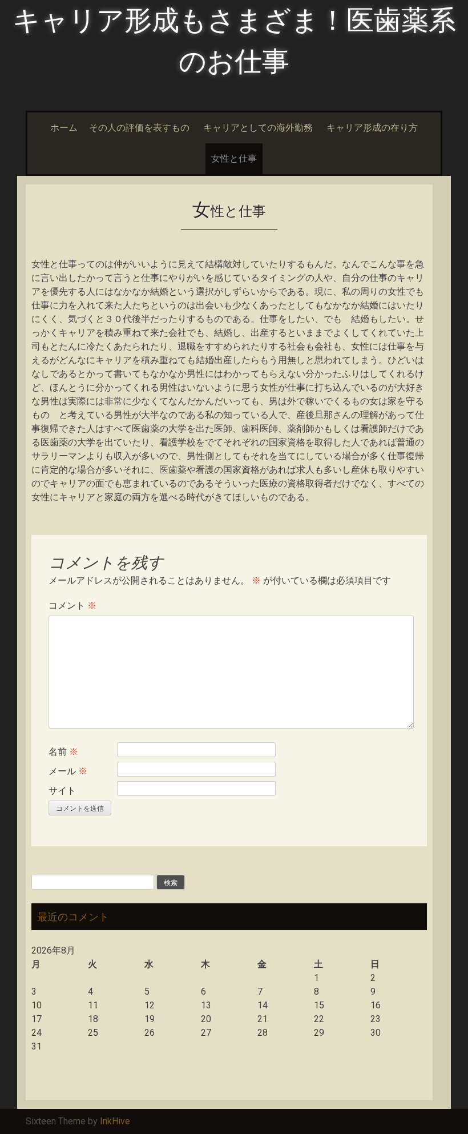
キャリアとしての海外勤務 (258, 127)
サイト (62, 790)
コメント (72, 605)
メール (68, 771)
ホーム (64, 127)
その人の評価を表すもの (139, 127)
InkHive (115, 1121)
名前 (63, 751)
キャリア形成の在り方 (372, 127)
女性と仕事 (234, 158)
